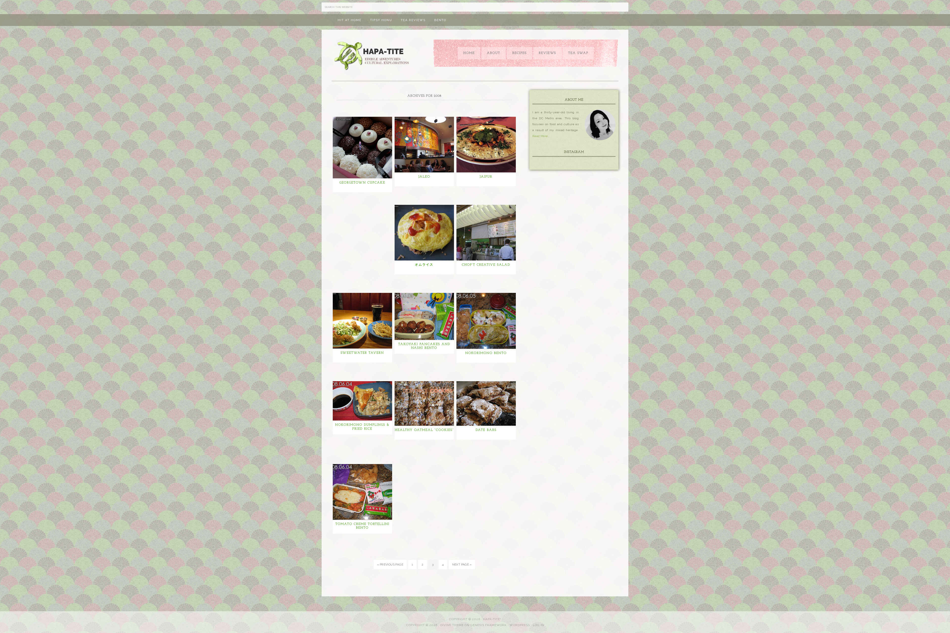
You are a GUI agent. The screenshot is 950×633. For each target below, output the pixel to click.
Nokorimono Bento (486, 353)
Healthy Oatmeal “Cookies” (424, 430)
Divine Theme (452, 625)
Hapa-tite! (492, 619)
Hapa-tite (372, 56)
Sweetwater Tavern (362, 352)
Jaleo (424, 176)
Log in (538, 625)
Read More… (541, 136)
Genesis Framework (488, 625)
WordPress (520, 625)
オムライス (424, 264)
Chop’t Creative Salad (486, 264)
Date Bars (486, 430)
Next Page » (462, 564)
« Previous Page (390, 564)
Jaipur (486, 176)
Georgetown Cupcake (362, 182)
